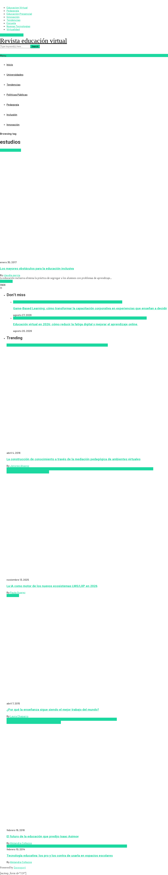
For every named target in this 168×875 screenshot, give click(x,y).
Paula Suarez (17, 592)
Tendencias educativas (81, 345)
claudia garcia (11, 275)
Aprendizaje (14, 345)
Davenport (20, 867)
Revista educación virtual (33, 40)
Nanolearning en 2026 (81, 302)
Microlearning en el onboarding (91, 318)
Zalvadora (116, 302)
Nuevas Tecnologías (88, 846)
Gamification (36, 302)
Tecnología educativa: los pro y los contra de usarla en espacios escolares (60, 855)
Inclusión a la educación (92, 719)
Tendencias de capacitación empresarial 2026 (87, 468)
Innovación (13, 124)
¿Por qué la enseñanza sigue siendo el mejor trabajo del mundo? (53, 709)
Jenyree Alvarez (19, 465)
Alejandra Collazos (21, 843)
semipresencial (36, 722)
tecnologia (106, 846)
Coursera (26, 719)
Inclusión (12, 114)
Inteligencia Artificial (56, 302)
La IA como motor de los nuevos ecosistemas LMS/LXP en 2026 (52, 586)
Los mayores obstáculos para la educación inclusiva (37, 268)
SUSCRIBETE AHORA (11, 35)
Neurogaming (102, 302)
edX (66, 846)
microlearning (65, 318)
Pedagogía (13, 104)
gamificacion (21, 302)
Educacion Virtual (10, 150)
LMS (9, 468)
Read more (6, 281)
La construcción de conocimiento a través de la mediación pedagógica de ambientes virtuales (73, 459)
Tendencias (13, 84)
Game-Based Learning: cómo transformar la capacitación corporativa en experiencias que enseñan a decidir (90, 308)
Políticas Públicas (17, 94)
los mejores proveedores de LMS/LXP (35, 318)
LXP (57, 468)
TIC (47, 722)
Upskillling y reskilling (24, 471)
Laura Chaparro (19, 716)
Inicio (10, 64)
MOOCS (72, 846)
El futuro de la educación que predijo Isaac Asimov (43, 836)
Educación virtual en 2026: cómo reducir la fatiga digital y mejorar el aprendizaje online (75, 324)
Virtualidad (13, 29)
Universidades (15, 74)
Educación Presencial (44, 719)
